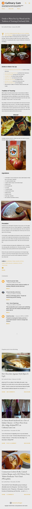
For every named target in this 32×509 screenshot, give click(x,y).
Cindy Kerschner (10, 316)
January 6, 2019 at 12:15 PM (14, 293)
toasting (4, 265)
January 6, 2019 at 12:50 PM (14, 304)
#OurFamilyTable (11, 261)
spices (20, 263)
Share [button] (3, 270)
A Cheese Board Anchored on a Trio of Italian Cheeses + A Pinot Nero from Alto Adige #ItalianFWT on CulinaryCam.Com (15, 424)
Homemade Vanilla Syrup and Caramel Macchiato (14, 69)
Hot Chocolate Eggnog (9, 74)
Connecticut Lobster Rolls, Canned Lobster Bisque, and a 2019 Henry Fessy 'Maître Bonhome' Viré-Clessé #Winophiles (16, 475)
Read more (27, 391)
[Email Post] (3, 268)
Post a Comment (11, 443)
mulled (10, 263)
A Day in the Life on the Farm (13, 292)
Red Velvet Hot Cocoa (9, 81)
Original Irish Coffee (8, 77)
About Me (11, 8)
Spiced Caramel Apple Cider (10, 82)
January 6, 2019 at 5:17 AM (13, 282)
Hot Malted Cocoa (8, 76)
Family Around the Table (15, 33)
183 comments (10, 391)
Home (3, 8)
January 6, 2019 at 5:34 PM (21, 316)
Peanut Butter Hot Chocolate (10, 79)
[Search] (26, 3)
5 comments (10, 494)
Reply (8, 288)
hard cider (5, 263)
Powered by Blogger (17, 503)
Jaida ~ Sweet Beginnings (12, 303)
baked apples (20, 261)
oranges (15, 263)
